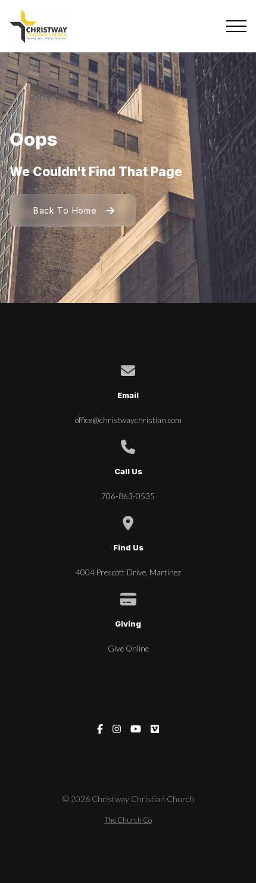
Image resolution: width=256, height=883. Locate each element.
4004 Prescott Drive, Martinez (128, 572)
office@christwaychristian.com (128, 420)
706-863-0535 (128, 496)
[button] (236, 26)
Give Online (128, 648)
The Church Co (128, 820)
